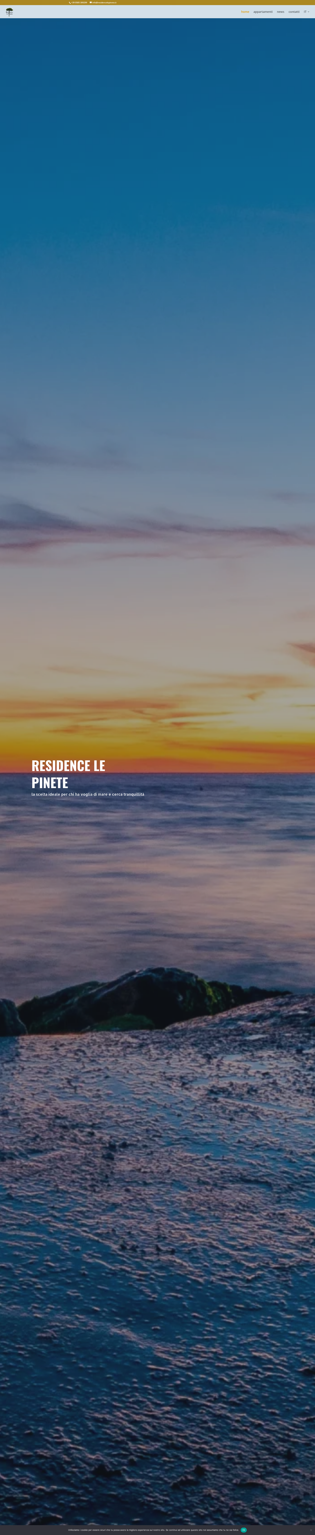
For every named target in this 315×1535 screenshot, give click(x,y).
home (245, 12)
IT (305, 12)
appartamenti (263, 12)
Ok (243, 1530)
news (280, 12)
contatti (294, 12)
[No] (311, 1530)
